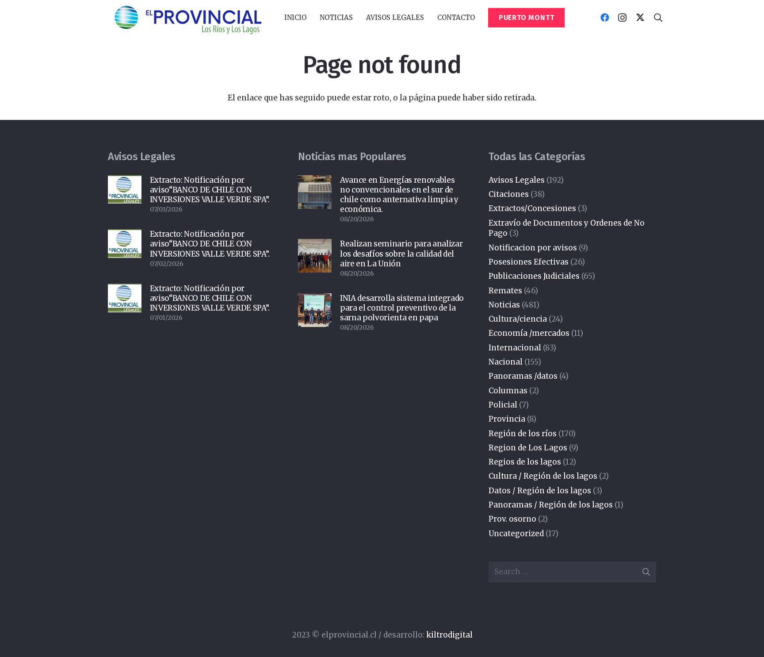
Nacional (506, 362)
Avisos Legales (517, 180)
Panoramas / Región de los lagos (551, 505)
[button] (357, 17)
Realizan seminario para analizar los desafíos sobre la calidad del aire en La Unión (401, 253)
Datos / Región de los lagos (540, 491)
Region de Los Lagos (528, 448)
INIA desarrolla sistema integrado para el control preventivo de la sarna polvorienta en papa (402, 308)
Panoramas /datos (523, 376)
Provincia (507, 419)
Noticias (504, 305)
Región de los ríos (523, 433)
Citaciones (509, 194)
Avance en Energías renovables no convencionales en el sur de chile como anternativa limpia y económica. (399, 194)
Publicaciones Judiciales (534, 276)
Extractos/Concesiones (532, 208)
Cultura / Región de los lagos (543, 476)
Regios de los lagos (525, 462)
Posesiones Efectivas (529, 262)
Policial (503, 405)
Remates (505, 291)
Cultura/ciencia (518, 319)
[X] (640, 18)
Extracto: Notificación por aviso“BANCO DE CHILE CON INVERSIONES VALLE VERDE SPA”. (210, 189)
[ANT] (187, 18)
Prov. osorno (512, 519)
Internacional (515, 348)
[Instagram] (622, 18)
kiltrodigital (449, 635)
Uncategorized (516, 533)
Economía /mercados (529, 333)
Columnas (508, 391)
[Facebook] (605, 18)
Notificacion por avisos (533, 248)
